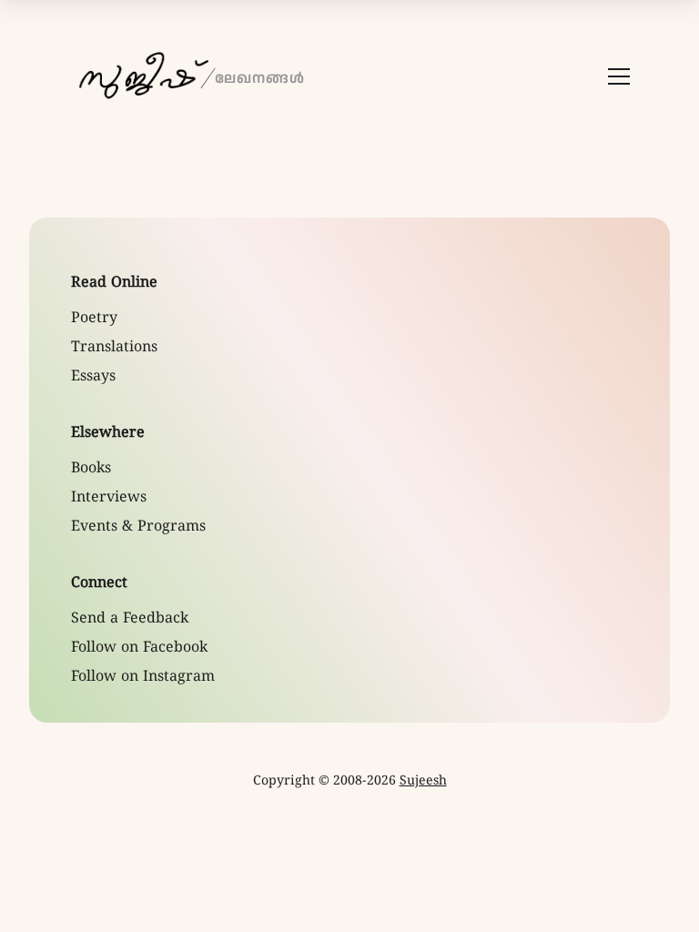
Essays (93, 377)
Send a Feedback (129, 619)
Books (91, 469)
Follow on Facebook (139, 648)
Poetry (94, 318)
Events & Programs (138, 527)
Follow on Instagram (143, 677)
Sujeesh (423, 781)
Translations (114, 348)
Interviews (109, 498)
